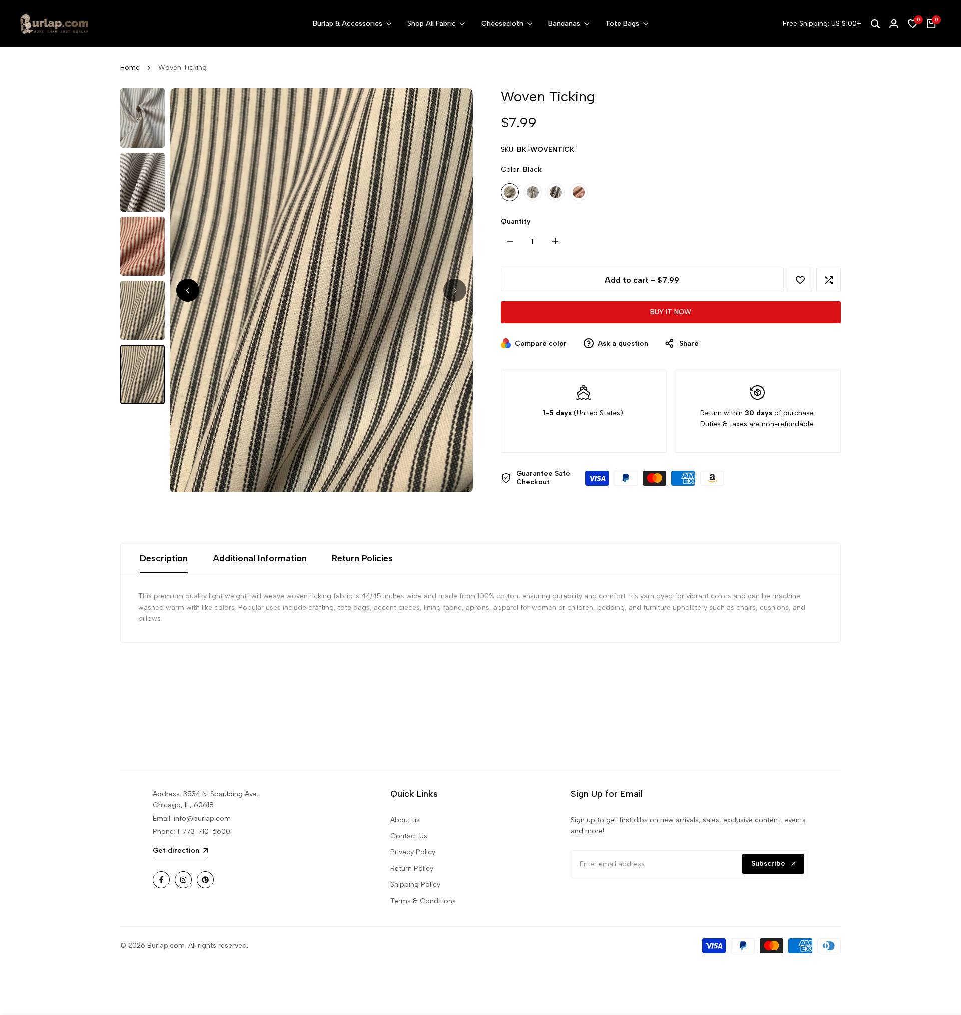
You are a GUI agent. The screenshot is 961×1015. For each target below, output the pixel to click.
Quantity (516, 221)
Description (164, 558)
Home (130, 67)
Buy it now (670, 312)
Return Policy (411, 868)
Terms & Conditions (423, 901)
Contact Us (408, 836)
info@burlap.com (202, 818)
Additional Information (260, 558)
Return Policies (362, 558)
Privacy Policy (412, 852)
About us (405, 820)
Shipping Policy (415, 884)
